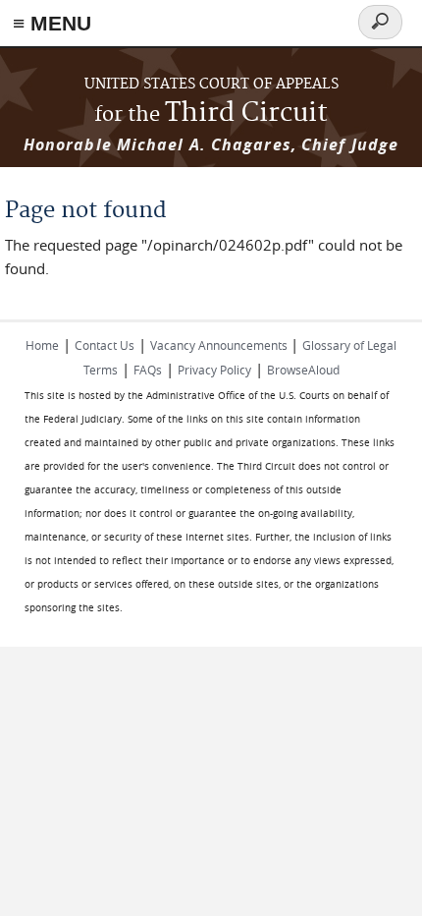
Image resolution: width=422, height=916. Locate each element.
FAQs (147, 369)
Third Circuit (211, 113)
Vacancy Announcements (220, 345)
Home (42, 345)
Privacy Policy (214, 369)
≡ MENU (52, 23)
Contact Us (104, 345)
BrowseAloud (303, 369)
